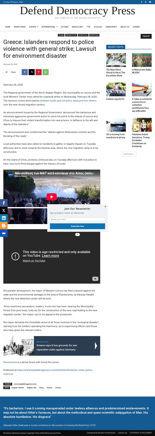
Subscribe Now (77, 226)
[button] (77, 208)
